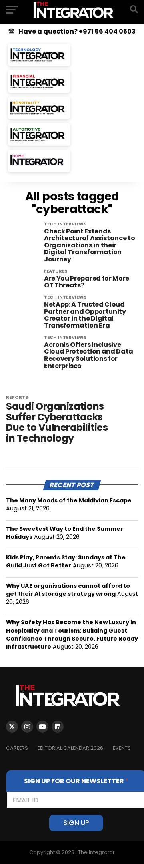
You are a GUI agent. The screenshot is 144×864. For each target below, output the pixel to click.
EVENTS (122, 748)
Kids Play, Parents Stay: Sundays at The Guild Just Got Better (66, 561)
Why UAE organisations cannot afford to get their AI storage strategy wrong (68, 590)
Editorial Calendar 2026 (70, 748)
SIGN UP (76, 823)
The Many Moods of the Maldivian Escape (69, 500)
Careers (17, 748)
